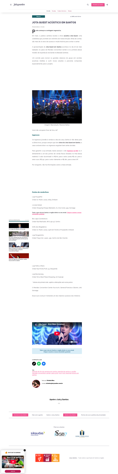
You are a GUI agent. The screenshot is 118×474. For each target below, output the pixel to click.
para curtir (54, 373)
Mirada (69, 11)
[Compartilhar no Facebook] (44, 364)
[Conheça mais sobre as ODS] (47, 458)
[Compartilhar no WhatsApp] (39, 364)
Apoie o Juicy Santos (70, 415)
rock (60, 373)
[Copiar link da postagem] (34, 364)
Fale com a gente (37, 415)
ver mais (27, 220)
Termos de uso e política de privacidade (93, 415)
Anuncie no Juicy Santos (20, 415)
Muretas (54, 11)
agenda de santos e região (67, 371)
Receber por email (98, 4)
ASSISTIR (13, 471)
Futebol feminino (62, 11)
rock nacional (66, 373)
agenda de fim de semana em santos (44, 371)
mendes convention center (41, 373)
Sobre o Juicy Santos (52, 415)
